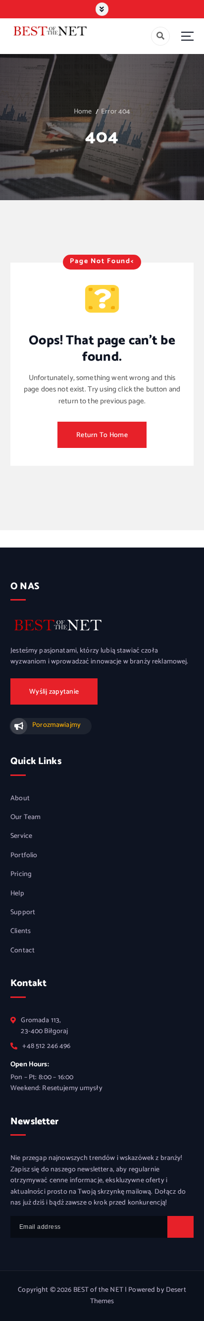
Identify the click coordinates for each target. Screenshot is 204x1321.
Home (83, 111)
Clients (20, 931)
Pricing (21, 874)
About (20, 798)
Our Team (25, 817)
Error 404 (115, 111)
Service (21, 836)
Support (22, 912)
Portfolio (23, 855)
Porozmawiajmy (56, 725)
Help (17, 893)
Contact (22, 950)
